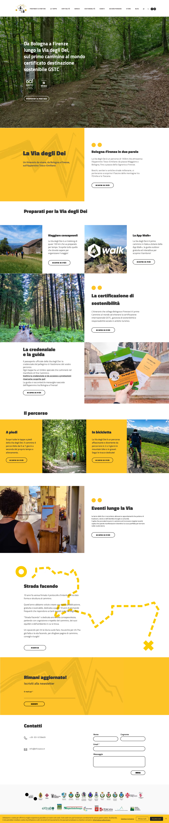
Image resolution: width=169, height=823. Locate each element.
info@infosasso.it (37, 749)
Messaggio (98, 754)
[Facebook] (152, 9)
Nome (95, 734)
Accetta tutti (156, 818)
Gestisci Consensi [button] (127, 818)
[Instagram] (154, 9)
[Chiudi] (166, 819)
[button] (54, 9)
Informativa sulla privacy (101, 820)
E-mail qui (28, 691)
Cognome (125, 734)
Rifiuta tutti (142, 818)
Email (95, 744)
